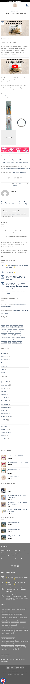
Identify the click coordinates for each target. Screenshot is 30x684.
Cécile (23, 17)
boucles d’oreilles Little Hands (9, 636)
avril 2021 (4, 394)
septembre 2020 (6, 416)
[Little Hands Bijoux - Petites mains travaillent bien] (15, 5)
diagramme (21, 329)
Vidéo (3, 372)
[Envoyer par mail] (18, 178)
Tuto (18, 11)
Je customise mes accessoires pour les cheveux (16, 292)
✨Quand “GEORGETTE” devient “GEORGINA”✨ (15, 271)
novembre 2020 (5, 410)
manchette (17, 334)
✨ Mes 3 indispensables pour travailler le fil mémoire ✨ (17, 266)
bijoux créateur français (7, 614)
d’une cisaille (4, 95)
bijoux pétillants (15, 622)
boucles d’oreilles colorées (8, 630)
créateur (15, 329)
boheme (15, 326)
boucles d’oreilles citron (22, 628)
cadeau (17, 641)
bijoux (3, 326)
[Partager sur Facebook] (12, 178)
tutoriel (21, 339)
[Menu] (2, 5)
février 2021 (4, 401)
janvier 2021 (4, 404)
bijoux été (13, 625)
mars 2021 (4, 397)
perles (13, 337)
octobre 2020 (5, 413)
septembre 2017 (6, 432)
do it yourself (5, 332)
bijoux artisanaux (21, 609)
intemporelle (5, 649)
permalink (14, 185)
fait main (11, 332)
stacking (23, 337)
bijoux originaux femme (7, 620)
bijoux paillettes (18, 620)
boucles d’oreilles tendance (8, 641)
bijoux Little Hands (13, 617)
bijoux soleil (23, 622)
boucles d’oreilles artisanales (8, 628)
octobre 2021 (5, 388)
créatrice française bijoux (8, 646)
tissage (3, 339)
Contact (24, 672)
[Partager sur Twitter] (15, 178)
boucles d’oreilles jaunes (7, 633)
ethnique (17, 646)
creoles (10, 329)
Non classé (4, 363)
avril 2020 (4, 420)
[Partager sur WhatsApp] (9, 178)
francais (17, 332)
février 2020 (4, 426)
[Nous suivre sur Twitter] (18, 566)
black (7, 326)
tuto (17, 339)
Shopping (4, 366)
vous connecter (14, 214)
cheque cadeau (24, 641)
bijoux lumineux (23, 617)
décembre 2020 (5, 407)
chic (3, 644)
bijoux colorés (12, 612)
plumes (18, 337)
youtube (14, 342)
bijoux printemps (6, 622)
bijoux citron (5, 612)
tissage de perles (11, 339)
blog (11, 326)
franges (22, 332)
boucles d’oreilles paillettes (8, 638)
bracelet (21, 326)
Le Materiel (14, 11)
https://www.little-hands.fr (20, 172)
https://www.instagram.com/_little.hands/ (15, 160)
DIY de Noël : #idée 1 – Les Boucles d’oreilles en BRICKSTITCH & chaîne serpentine (16, 277)
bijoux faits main (18, 614)
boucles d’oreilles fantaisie (22, 630)
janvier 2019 (4, 429)
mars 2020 (4, 423)
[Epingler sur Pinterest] (21, 178)
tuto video (4, 342)
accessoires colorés (6, 609)
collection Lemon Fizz (10, 644)
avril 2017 (4, 435)
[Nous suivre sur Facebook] (12, 566)
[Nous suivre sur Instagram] (15, 566)
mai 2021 (4, 391)
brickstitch (4, 329)
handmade (4, 334)
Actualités (4, 353)
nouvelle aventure (6, 337)
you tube (20, 342)
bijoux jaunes (5, 617)
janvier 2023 (4, 382)
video (9, 342)
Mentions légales (15, 670)
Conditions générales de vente (12, 672)
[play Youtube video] (15, 66)
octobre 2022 (5, 385)
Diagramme (4, 356)
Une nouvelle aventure (15, 317)
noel (17, 649)
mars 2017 (4, 439)
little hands (11, 334)
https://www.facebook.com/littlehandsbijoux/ (16, 162)
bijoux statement (6, 625)
